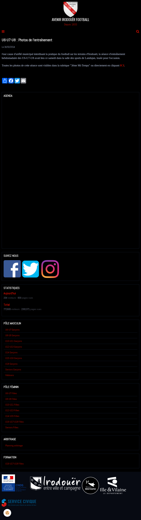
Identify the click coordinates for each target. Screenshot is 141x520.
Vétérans (9, 375)
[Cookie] (7, 513)
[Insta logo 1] (50, 268)
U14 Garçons (11, 352)
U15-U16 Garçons (13, 358)
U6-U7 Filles (11, 393)
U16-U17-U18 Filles (14, 421)
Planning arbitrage (14, 445)
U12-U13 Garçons (13, 346)
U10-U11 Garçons (13, 341)
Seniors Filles (11, 427)
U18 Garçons (11, 363)
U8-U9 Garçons (12, 335)
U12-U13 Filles (12, 410)
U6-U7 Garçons (12, 329)
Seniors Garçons (13, 369)
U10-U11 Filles (12, 404)
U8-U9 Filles (11, 399)
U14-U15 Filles (12, 416)
